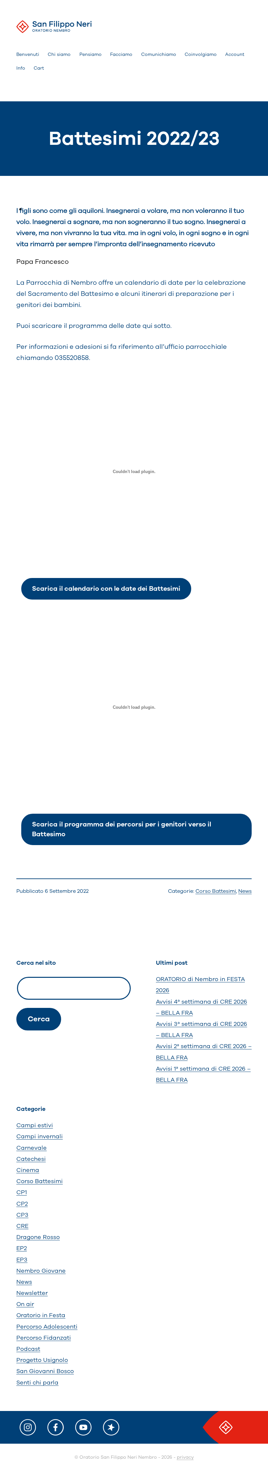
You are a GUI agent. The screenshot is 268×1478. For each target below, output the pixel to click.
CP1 (21, 1192)
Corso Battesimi (215, 891)
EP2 (21, 1248)
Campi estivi (34, 1125)
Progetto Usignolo (42, 1360)
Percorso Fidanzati (43, 1338)
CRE (22, 1226)
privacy (185, 1457)
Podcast (28, 1349)
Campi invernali (39, 1136)
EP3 (21, 1260)
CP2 (22, 1204)
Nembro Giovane (41, 1271)
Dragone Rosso (38, 1237)
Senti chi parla (37, 1382)
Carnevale (31, 1148)
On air (25, 1304)
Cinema (27, 1170)
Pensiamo (90, 54)
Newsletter (32, 1293)
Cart (39, 68)
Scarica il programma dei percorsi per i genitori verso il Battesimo (121, 829)
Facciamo (121, 54)
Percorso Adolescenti (46, 1327)
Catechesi (31, 1159)
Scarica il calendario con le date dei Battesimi (106, 588)
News (245, 891)
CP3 (22, 1215)
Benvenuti (27, 54)
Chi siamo (59, 54)
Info (20, 68)
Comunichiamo (158, 54)
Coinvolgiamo (201, 54)
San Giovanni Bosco (45, 1371)
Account (234, 54)
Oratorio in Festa (40, 1315)
